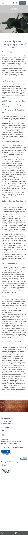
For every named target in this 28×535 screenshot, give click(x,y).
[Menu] (3, 2)
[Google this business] (3, 435)
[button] (22, 3)
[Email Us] (21, 533)
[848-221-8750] (7, 533)
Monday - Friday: (6, 441)
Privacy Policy (5, 447)
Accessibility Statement (18, 447)
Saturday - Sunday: (6, 443)
